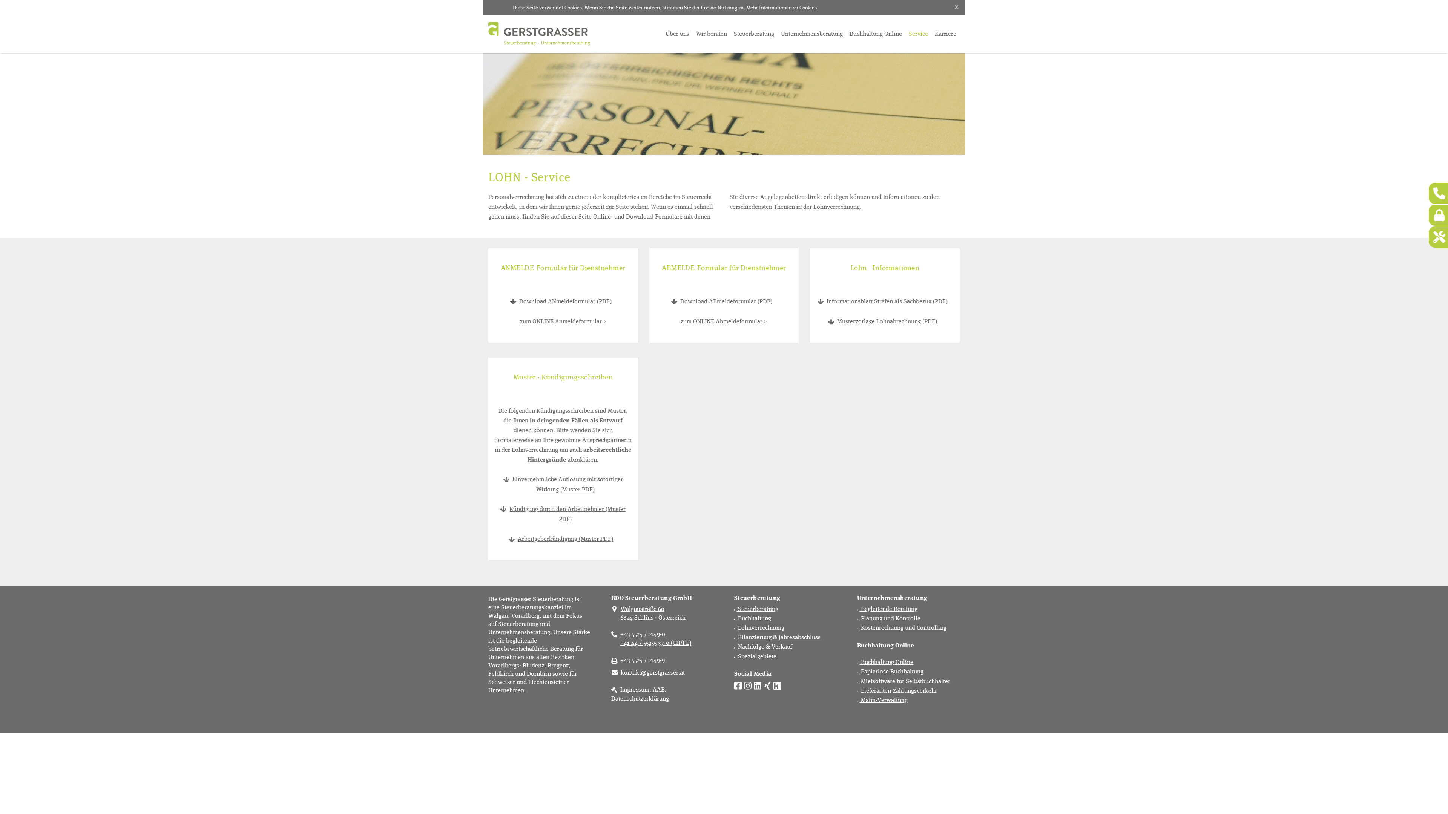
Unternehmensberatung (812, 33)
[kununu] (777, 685)
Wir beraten (711, 33)
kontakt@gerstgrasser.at (653, 672)
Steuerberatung (754, 33)
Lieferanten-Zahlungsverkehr (898, 690)
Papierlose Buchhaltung (891, 671)
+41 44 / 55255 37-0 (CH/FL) (655, 642)
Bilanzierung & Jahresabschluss (778, 636)
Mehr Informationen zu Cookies (781, 7)
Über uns (677, 33)
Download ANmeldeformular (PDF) (565, 300)
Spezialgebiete (756, 655)
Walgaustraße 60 (642, 608)
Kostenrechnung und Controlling (902, 627)
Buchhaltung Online (876, 33)
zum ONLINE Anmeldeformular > (563, 320)
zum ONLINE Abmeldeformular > (724, 320)
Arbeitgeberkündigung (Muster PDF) (565, 538)
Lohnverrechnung (760, 627)
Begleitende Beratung (888, 608)
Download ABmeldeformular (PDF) (726, 300)
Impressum (634, 689)
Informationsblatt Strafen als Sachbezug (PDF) (887, 300)
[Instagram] (748, 685)
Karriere (945, 33)
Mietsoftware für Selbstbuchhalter (904, 680)
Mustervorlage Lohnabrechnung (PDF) (887, 320)
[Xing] (767, 685)
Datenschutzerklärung (640, 698)
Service (918, 33)
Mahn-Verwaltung (883, 699)
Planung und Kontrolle (889, 617)
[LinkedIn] (757, 685)
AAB (659, 689)
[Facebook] (738, 685)
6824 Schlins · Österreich (653, 617)
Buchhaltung (753, 617)
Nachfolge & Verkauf (764, 646)
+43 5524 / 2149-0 (642, 633)
